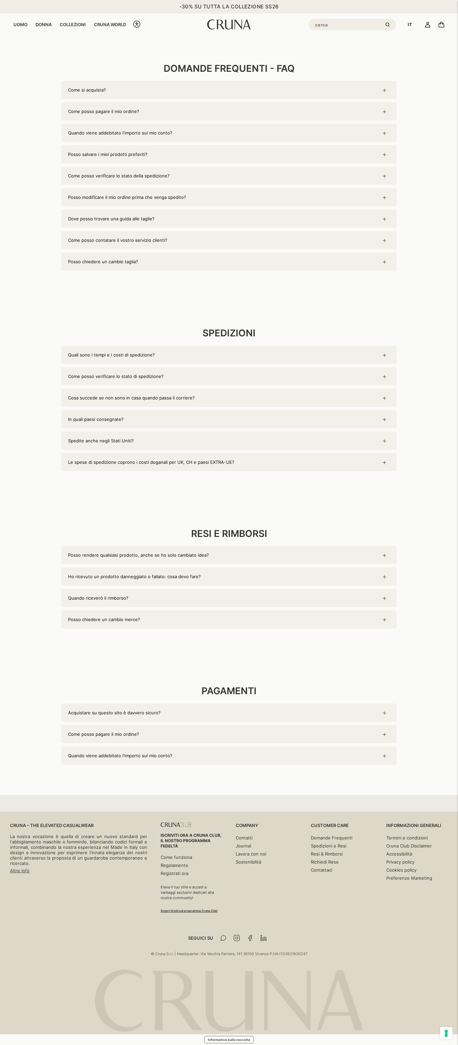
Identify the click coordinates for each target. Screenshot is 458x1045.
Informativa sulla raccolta (229, 1040)
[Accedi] (428, 25)
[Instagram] (236, 938)
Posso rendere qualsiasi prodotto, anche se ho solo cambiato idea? (138, 555)
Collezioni (73, 24)
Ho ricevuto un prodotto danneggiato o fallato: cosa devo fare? (134, 576)
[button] (137, 24)
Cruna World (110, 24)
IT (410, 24)
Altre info (20, 870)
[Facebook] (250, 938)
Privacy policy (400, 862)
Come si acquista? (87, 90)
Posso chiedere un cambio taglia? (103, 261)
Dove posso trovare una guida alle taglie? (111, 218)
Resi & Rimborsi (327, 854)
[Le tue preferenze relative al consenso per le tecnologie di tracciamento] (446, 1033)
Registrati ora (174, 873)
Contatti (244, 837)
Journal (243, 845)
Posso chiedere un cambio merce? (104, 619)
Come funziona (176, 857)
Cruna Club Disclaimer (409, 845)
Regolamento (174, 865)
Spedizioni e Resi (328, 845)
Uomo (20, 24)
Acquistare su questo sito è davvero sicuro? (114, 712)
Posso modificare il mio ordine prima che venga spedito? (127, 197)
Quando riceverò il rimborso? (98, 598)
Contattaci (321, 870)
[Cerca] (388, 25)
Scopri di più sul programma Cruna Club (189, 911)
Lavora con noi (251, 854)
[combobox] (410, 24)
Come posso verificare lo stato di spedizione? (116, 376)
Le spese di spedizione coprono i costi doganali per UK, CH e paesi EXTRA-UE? (151, 462)
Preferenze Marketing (409, 878)
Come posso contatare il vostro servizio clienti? (117, 240)
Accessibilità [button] (399, 854)
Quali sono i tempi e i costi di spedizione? (111, 355)
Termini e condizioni (407, 837)
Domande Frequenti (331, 837)
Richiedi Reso (325, 862)
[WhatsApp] (223, 938)
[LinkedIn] (263, 938)
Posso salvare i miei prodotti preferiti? (108, 154)
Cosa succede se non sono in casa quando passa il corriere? (131, 397)
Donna (44, 24)
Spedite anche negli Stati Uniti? (101, 440)
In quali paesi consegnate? (96, 419)
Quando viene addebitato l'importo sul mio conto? (120, 132)
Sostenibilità (248, 862)
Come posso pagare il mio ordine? (103, 111)
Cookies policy (401, 870)
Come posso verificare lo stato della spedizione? (119, 175)
